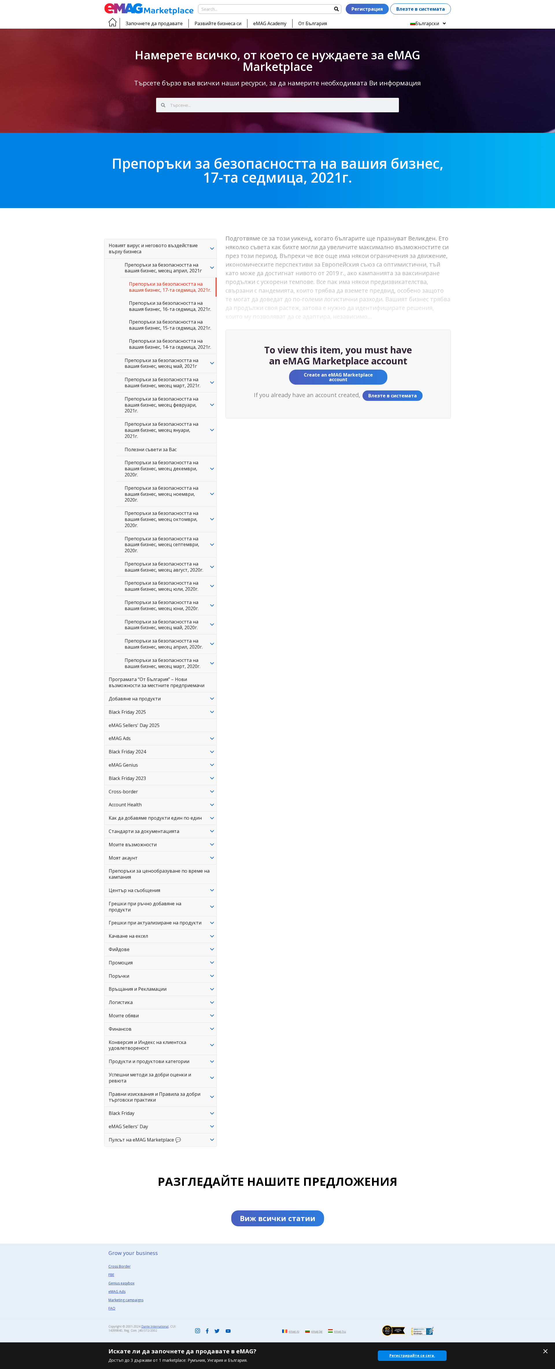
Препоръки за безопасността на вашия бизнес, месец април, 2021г (163, 268)
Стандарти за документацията (144, 831)
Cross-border (123, 791)
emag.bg (316, 1331)
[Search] (336, 9)
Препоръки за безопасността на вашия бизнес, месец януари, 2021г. (161, 430)
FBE (111, 1274)
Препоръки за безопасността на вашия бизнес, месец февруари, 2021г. (161, 405)
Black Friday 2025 (127, 712)
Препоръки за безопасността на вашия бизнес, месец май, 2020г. (161, 625)
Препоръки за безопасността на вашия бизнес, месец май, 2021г (161, 363)
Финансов (120, 1029)
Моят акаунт (123, 858)
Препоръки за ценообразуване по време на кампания (159, 874)
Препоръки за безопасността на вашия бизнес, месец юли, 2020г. (161, 586)
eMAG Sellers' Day (128, 1126)
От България (312, 23)
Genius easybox (121, 1283)
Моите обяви (124, 1015)
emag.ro (294, 1331)
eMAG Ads (120, 738)
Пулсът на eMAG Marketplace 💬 (145, 1140)
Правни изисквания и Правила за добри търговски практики (154, 1097)
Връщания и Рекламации (137, 989)
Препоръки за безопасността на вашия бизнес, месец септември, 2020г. (162, 544)
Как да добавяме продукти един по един (155, 818)
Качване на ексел (128, 936)
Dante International (155, 1326)
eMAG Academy (269, 23)
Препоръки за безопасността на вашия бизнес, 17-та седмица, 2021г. (170, 287)
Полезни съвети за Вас (151, 449)
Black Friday (121, 1113)
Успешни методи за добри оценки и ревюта (150, 1077)
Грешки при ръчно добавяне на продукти (145, 906)
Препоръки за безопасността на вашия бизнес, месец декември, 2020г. (161, 468)
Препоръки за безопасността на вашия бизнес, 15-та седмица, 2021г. (170, 325)
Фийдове (119, 949)
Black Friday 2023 (127, 778)
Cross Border (119, 1266)
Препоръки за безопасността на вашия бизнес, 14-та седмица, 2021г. (170, 344)
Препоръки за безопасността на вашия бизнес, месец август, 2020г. (164, 567)
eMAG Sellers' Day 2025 (134, 725)
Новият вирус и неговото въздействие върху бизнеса (153, 248)
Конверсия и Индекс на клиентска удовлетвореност (147, 1045)
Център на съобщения (134, 890)
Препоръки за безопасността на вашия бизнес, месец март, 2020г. (162, 663)
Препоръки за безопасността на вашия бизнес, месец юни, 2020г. (162, 605)
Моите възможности (133, 844)
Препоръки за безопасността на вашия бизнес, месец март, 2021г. (162, 382)
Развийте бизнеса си (218, 23)
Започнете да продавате (154, 23)
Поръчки (119, 976)
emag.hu (340, 1331)
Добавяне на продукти (135, 698)
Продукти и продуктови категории (149, 1061)
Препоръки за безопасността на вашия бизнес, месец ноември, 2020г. (161, 494)
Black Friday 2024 (127, 751)
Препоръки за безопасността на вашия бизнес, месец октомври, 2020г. (161, 519)
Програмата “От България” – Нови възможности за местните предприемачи (156, 682)
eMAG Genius (123, 765)
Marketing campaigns (125, 1300)
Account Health (125, 804)
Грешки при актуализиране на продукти (155, 923)
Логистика (121, 1002)
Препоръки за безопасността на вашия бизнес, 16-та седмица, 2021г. (170, 306)
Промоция (121, 962)
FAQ (111, 1308)
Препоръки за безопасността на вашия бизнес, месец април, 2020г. (164, 644)
